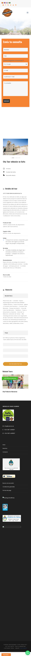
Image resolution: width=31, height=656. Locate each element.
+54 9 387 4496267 (9, 429)
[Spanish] (3, 2)
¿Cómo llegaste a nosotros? (13, 60)
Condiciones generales (9, 487)
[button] (27, 653)
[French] (7, 2)
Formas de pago (7, 490)
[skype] (8, 5)
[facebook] (5, 5)
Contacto (5, 452)
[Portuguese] (10, 2)
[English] (5, 2)
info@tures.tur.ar (9, 426)
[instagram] (15, 5)
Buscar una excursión (8, 483)
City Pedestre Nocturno (10, 391)
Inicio (4, 444)
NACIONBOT (23, 648)
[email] (3, 5)
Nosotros (5, 448)
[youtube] (13, 5)
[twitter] (10, 5)
